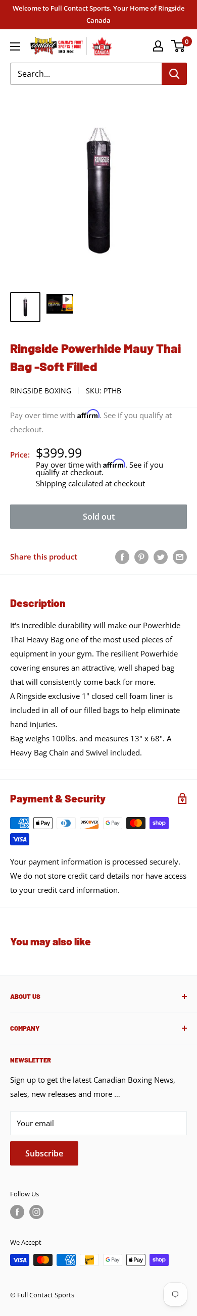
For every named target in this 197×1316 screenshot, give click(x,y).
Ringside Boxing (40, 390)
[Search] (174, 74)
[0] (178, 46)
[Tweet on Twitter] (161, 556)
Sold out (99, 516)
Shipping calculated (69, 483)
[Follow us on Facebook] (17, 1212)
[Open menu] (15, 46)
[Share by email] (180, 556)
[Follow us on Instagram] (36, 1212)
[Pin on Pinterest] (141, 556)
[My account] (158, 46)
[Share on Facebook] (122, 556)
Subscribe (44, 1153)
